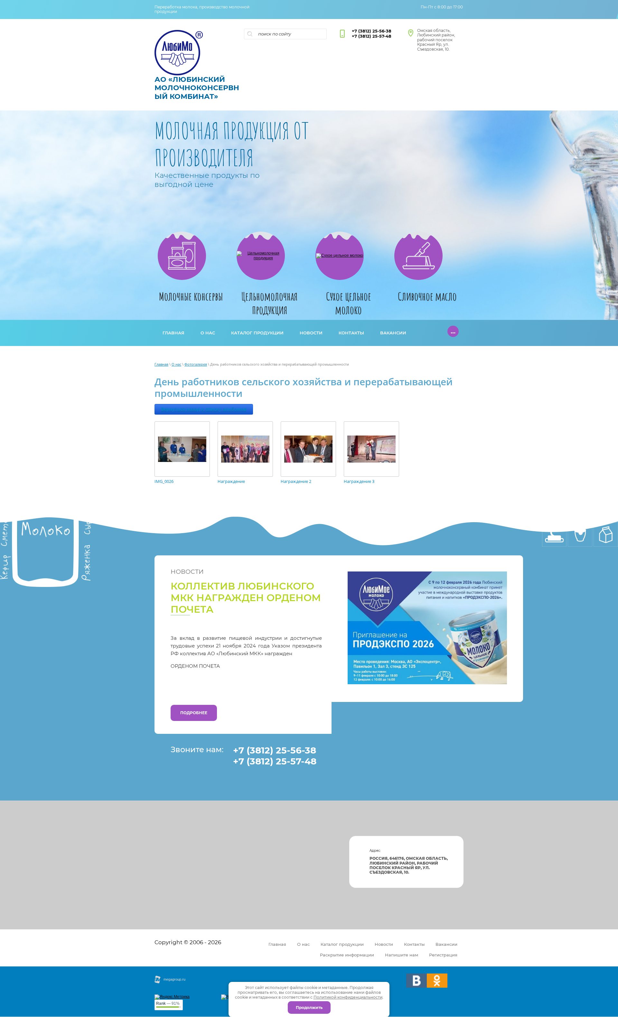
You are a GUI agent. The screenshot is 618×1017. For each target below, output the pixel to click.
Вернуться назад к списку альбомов (204, 409)
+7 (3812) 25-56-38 (371, 31)
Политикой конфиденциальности (348, 997)
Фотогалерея (195, 364)
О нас (176, 364)
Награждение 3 (359, 481)
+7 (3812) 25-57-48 (371, 36)
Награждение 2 (296, 481)
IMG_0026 (163, 481)
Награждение (231, 481)
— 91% (168, 1003)
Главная (161, 364)
